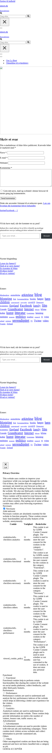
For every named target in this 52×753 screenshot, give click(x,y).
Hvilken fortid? (6, 271)
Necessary (10, 509)
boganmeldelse (23, 299)
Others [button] (6, 736)
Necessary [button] (7, 506)
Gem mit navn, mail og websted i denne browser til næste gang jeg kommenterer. (24, 192)
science (8, 321)
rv (42, 317)
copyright (24, 302)
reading (30, 317)
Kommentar (6, 168)
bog (14, 299)
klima (43, 309)
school (2, 321)
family (37, 305)
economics (4, 306)
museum (11, 317)
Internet (29, 309)
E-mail (3, 158)
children (5, 302)
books (33, 299)
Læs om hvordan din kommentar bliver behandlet (25, 204)
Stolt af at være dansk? (10, 266)
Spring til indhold (7, 1)
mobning (4, 317)
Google (3, 309)
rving (46, 317)
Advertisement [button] (9, 721)
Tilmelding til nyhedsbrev (17, 63)
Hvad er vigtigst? (7, 273)
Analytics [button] (7, 705)
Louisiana (30, 313)
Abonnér (46, 236)
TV (32, 321)
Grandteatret (15, 309)
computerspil (15, 302)
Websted (3, 163)
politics (21, 316)
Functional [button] (7, 675)
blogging (6, 298)
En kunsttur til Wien (8, 268)
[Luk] (4, 22)
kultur (2, 313)
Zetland (10, 324)
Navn (3, 152)
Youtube (3, 324)
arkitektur (27, 294)
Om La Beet (11, 60)
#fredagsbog (4, 295)
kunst (9, 313)
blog (38, 294)
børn (47, 298)
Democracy (40, 302)
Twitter (37, 320)
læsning (39, 313)
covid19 (31, 302)
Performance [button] (8, 690)
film (44, 305)
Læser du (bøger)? (8, 263)
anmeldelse (15, 295)
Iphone (37, 309)
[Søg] (1, 13)
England (14, 305)
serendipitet (20, 320)
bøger (40, 298)
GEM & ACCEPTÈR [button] (12, 749)
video (46, 320)
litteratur (20, 313)
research (37, 317)
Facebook (26, 305)
